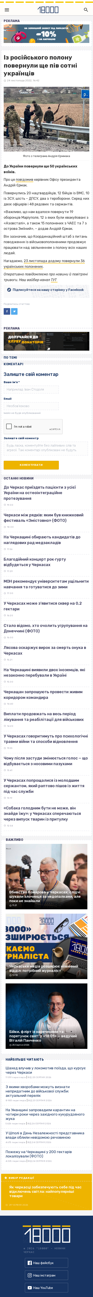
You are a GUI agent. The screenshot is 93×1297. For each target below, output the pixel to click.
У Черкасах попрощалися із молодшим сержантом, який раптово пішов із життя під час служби (44, 786)
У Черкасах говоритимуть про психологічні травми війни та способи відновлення (46, 739)
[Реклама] (46, 33)
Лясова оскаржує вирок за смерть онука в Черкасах (45, 650)
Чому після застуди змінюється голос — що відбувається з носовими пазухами (46, 761)
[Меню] (7, 9)
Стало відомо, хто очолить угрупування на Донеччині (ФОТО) (46, 628)
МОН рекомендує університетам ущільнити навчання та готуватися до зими (46, 584)
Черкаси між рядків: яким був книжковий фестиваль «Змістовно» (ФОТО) (43, 518)
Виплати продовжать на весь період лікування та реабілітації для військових (44, 717)
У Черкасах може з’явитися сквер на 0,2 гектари (43, 606)
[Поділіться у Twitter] (14, 311)
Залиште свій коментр (21, 438)
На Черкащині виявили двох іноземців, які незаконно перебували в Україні (44, 672)
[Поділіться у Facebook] (7, 311)
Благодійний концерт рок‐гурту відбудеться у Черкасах (35, 562)
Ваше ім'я (12, 382)
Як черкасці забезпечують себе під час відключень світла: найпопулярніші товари (45, 1191)
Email (7, 398)
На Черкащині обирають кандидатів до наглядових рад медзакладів (42, 540)
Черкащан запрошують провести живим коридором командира (43, 694)
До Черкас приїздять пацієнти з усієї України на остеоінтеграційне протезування (40, 493)
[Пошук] (85, 9)
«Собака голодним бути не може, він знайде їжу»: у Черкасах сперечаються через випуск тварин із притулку (42, 814)
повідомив (24, 179)
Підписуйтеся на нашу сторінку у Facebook (48, 290)
